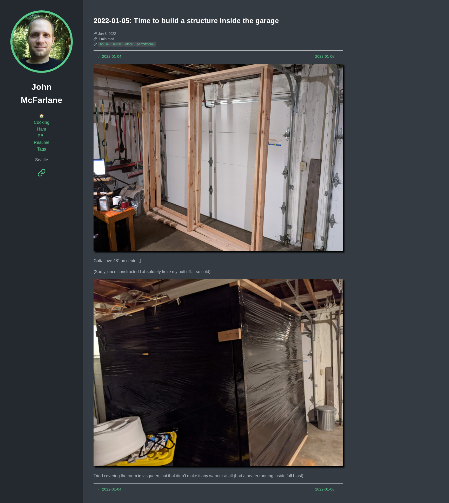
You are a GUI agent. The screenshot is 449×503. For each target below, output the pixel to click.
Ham (41, 129)
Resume (41, 142)
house (104, 44)
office (129, 44)
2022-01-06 (327, 56)
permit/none (145, 44)
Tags (41, 149)
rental (117, 44)
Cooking (41, 122)
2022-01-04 (109, 56)
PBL (42, 136)
